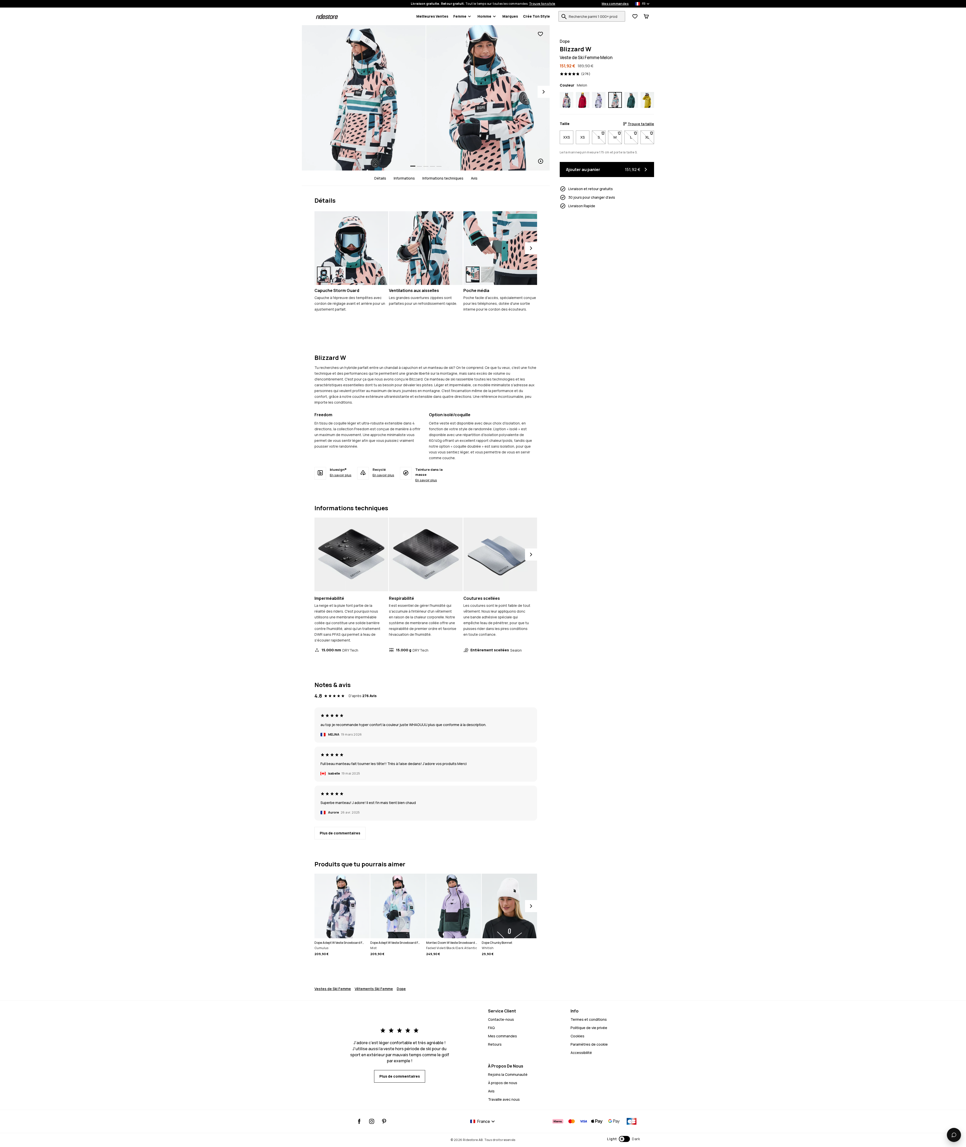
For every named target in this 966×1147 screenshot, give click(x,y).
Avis (474, 178)
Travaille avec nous (504, 1099)
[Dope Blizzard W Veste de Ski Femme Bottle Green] (631, 100)
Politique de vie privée (589, 1027)
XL (649, 137)
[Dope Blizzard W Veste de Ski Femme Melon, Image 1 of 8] (364, 98)
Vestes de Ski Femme (332, 988)
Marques (510, 16)
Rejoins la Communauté (508, 1074)
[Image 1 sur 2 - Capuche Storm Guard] (351, 248)
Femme (459, 16)
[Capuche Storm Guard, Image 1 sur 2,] (324, 274)
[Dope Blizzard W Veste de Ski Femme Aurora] (566, 100)
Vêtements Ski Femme (374, 988)
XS (582, 137)
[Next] (544, 92)
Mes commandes (615, 4)
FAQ (491, 1027)
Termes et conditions (589, 1019)
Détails (380, 178)
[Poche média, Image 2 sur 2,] (488, 274)
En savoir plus (340, 475)
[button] (623, 1139)
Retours (495, 1044)
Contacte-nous (501, 1019)
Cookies (577, 1036)
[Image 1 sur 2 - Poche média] (500, 248)
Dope (401, 988)
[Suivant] (531, 248)
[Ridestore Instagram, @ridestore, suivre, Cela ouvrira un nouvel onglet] (371, 1121)
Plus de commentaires (340, 833)
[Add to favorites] (540, 34)
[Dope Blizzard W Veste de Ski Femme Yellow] (647, 100)
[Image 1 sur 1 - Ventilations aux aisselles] (426, 248)
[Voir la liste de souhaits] (635, 16)
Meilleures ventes (432, 16)
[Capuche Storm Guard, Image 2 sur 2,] (339, 274)
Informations (404, 178)
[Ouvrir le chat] (954, 1135)
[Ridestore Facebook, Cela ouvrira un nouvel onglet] (359, 1121)
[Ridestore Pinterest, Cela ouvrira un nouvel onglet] (384, 1121)
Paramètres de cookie (589, 1044)
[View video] (488, 98)
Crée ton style (536, 16)
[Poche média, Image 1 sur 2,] (472, 274)
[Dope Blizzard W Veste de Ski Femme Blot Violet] (599, 100)
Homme (484, 16)
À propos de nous (502, 1082)
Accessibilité (581, 1052)
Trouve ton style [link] (542, 4)
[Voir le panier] (646, 16)
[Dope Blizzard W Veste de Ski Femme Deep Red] (582, 100)
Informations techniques (442, 178)
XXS (566, 137)
